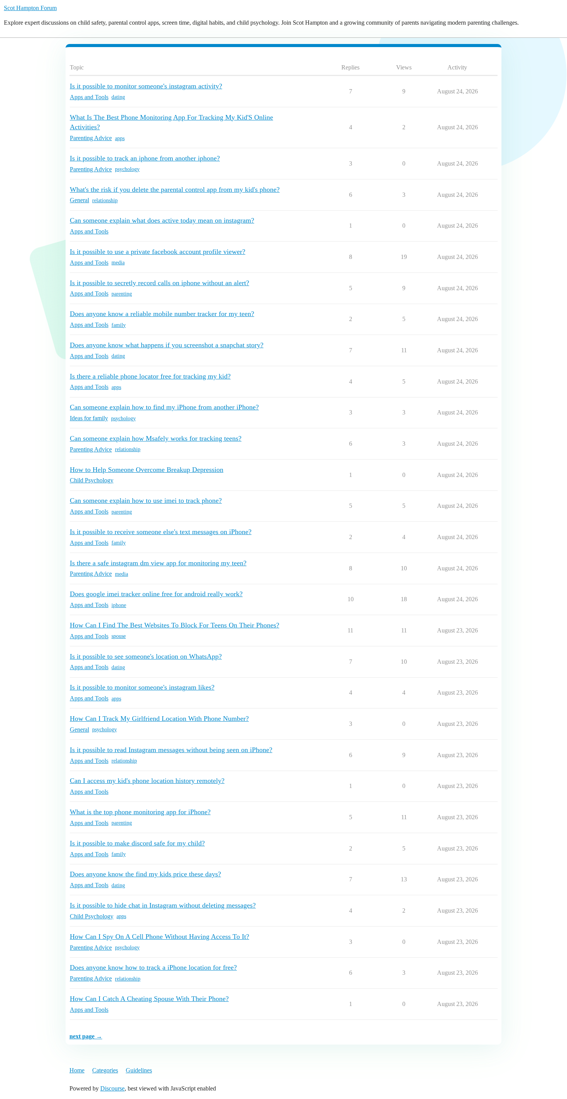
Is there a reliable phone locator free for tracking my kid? (150, 376)
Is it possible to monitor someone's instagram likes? (142, 687)
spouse (118, 636)
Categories (105, 1070)
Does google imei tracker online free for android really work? (156, 594)
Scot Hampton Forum (30, 8)
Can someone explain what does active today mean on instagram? (162, 220)
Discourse (112, 1088)
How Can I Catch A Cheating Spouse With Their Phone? (149, 999)
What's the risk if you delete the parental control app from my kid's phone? (175, 189)
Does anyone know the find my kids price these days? (145, 874)
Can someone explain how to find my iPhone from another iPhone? (164, 407)
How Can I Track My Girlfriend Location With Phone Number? (159, 718)
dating (118, 97)
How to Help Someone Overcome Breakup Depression (146, 469)
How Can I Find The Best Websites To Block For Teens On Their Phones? (174, 625)
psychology (127, 169)
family (118, 325)
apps (120, 138)
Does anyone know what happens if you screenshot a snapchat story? (166, 345)
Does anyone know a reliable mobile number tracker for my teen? (162, 314)
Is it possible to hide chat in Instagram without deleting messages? (163, 905)
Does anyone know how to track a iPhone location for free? (153, 967)
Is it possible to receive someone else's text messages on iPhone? (160, 532)
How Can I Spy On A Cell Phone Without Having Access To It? (159, 936)
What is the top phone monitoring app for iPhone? (140, 812)
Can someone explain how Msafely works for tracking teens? (155, 438)
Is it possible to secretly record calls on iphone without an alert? (159, 283)
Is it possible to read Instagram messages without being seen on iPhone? (171, 750)
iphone (118, 605)
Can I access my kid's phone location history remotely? (147, 781)
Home (76, 1070)
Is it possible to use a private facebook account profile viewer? (157, 251)
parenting (121, 294)
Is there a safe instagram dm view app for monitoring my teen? (158, 563)
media (118, 262)
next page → (85, 1036)
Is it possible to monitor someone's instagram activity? (146, 86)
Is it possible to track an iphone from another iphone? (145, 158)
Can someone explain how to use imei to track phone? (146, 500)
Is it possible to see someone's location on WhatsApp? (146, 656)
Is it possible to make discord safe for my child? (137, 843)
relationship (105, 200)
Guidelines (139, 1070)
